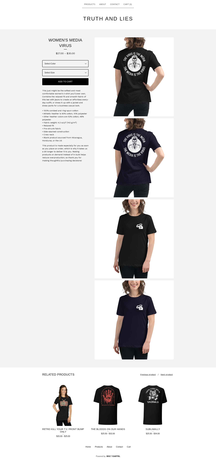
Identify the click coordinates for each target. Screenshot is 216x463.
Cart (129, 447)
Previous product (148, 374)
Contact (115, 4)
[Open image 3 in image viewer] (134, 238)
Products (89, 4)
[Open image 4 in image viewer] (134, 319)
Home (88, 447)
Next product (167, 374)
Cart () (128, 4)
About (102, 4)
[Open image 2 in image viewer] (134, 157)
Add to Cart (65, 82)
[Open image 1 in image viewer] (134, 76)
